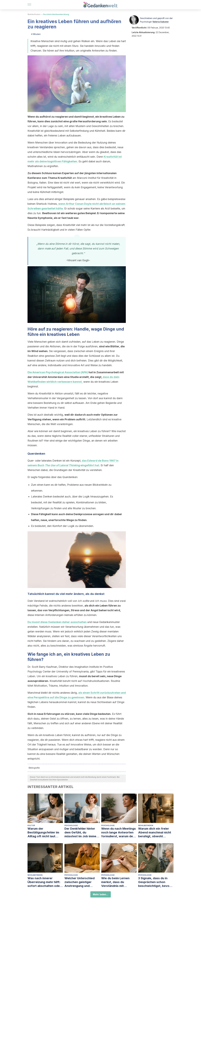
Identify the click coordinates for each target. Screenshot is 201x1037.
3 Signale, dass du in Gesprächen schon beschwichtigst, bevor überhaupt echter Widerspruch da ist (154, 882)
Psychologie (71, 825)
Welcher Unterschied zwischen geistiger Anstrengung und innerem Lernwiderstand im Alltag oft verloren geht (81, 882)
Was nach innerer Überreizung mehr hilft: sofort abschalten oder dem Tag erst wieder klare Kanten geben (44, 882)
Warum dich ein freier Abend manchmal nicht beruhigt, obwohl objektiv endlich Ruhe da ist (155, 832)
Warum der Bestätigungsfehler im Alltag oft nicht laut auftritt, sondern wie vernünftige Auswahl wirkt (43, 832)
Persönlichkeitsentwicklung (56, 14)
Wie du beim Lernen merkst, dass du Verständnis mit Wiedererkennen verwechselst (115, 882)
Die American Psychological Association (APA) (58, 372)
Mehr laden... (100, 894)
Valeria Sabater (160, 21)
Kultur (31, 825)
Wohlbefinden (34, 14)
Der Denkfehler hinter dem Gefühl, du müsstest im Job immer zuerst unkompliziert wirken (80, 832)
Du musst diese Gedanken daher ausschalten (57, 622)
